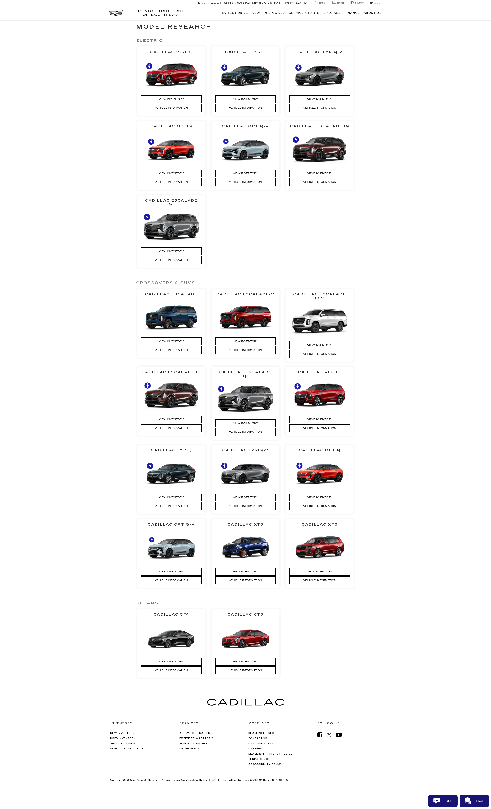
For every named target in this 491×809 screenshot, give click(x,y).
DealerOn (141, 780)
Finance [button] (352, 13)
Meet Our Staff (261, 743)
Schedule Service (193, 743)
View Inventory (171, 99)
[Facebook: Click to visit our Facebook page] (321, 735)
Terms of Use (259, 759)
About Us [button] (373, 13)
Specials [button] (332, 13)
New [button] (256, 13)
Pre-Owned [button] (274, 13)
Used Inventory (123, 738)
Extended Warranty (196, 738)
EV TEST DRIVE (235, 13)
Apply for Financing (196, 733)
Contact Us (257, 738)
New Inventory (122, 733)
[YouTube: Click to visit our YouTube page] (341, 735)
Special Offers (122, 743)
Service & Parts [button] (304, 13)
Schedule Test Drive (127, 748)
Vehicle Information (171, 107)
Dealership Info (261, 733)
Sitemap (154, 780)
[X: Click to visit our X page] (331, 735)
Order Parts (189, 748)
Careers (255, 748)
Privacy (165, 780)
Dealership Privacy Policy (270, 754)
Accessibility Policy (265, 764)
